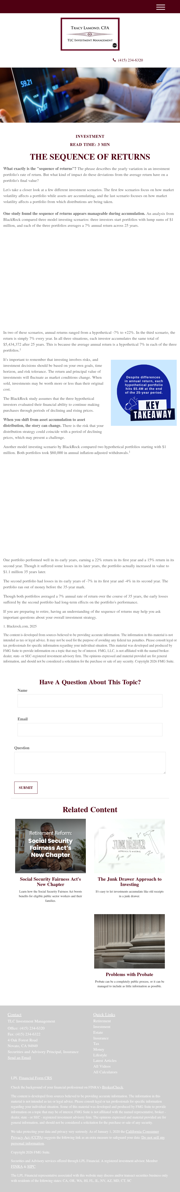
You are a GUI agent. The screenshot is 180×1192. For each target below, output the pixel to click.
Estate (98, 1032)
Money (98, 1049)
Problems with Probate (129, 974)
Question (21, 748)
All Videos (102, 1066)
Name (22, 690)
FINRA (17, 1166)
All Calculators (105, 1071)
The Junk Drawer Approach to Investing (130, 881)
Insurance (101, 1038)
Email (23, 719)
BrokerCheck (112, 1087)
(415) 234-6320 (130, 60)
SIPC (31, 1166)
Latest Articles (105, 1060)
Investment (101, 1026)
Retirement (102, 1020)
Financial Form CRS (35, 1077)
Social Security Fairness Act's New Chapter (50, 881)
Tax (96, 1043)
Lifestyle (100, 1054)
